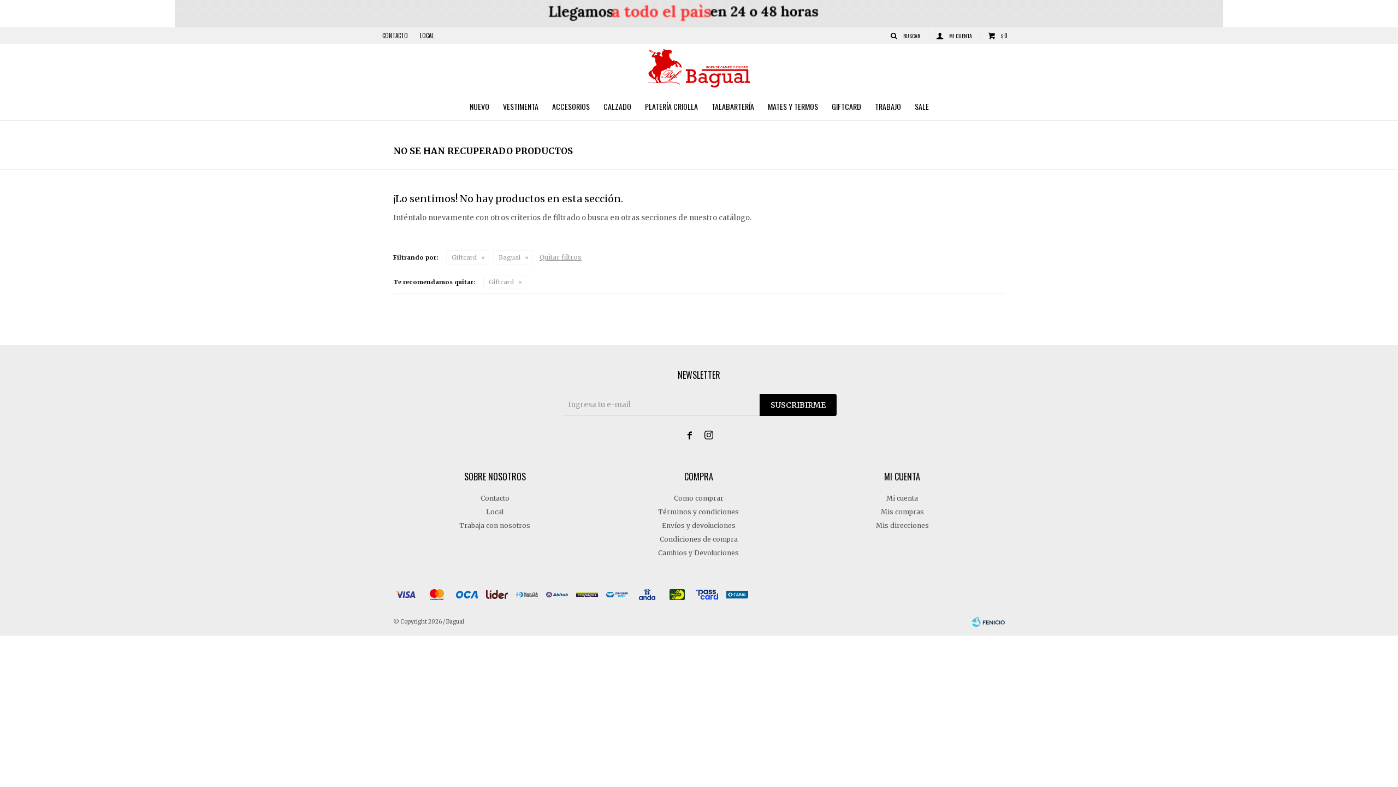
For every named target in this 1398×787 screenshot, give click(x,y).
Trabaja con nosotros (494, 525)
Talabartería (733, 106)
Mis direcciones (902, 525)
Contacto (395, 35)
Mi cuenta (902, 498)
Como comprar (699, 498)
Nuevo (479, 106)
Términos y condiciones (698, 512)
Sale (922, 106)
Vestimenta (520, 106)
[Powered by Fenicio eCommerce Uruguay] (988, 622)
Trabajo (888, 106)
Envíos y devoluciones (699, 525)
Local (427, 35)
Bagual (509, 257)
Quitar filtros (561, 257)
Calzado (617, 106)
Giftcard (846, 106)
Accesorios (571, 106)
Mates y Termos (793, 106)
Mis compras (902, 512)
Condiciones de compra (699, 539)
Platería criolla (671, 106)
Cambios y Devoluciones (698, 553)
